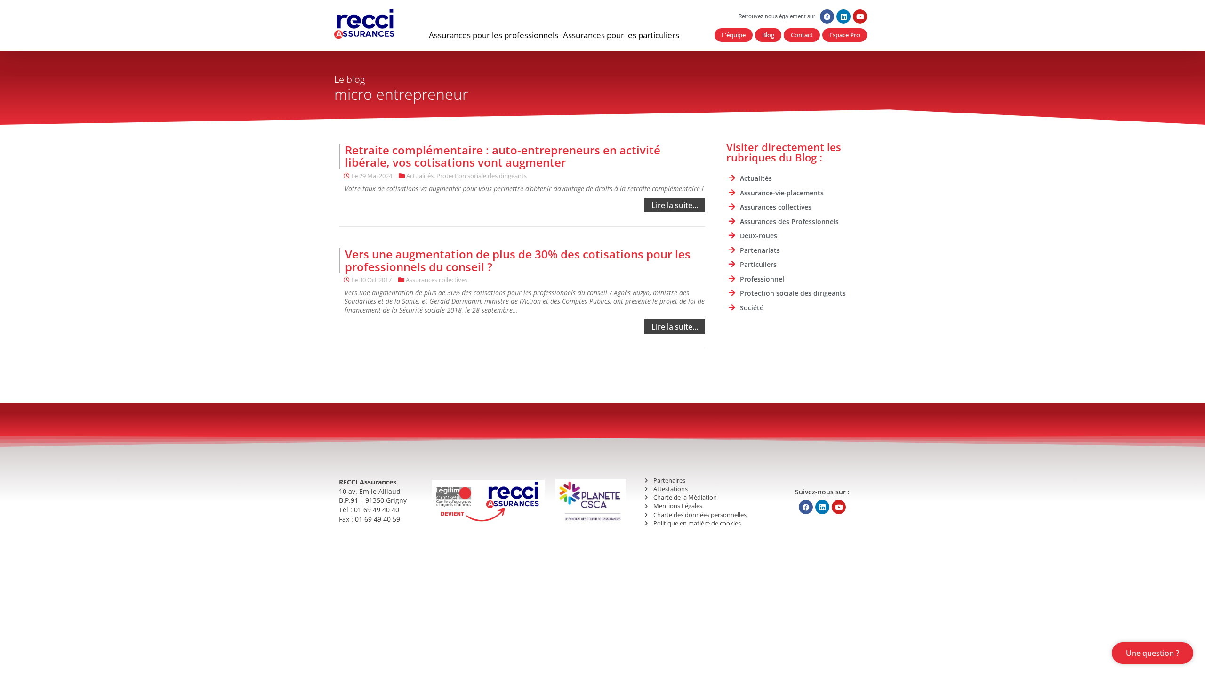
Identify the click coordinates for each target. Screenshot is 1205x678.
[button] (493, 35)
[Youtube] (860, 16)
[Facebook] (827, 16)
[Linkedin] (843, 16)
